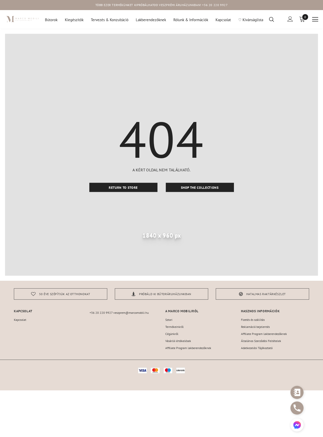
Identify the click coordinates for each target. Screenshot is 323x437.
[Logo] (22, 19)
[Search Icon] (274, 19)
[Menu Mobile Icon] (315, 19)
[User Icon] (290, 19)
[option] (60, 294)
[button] (297, 425)
